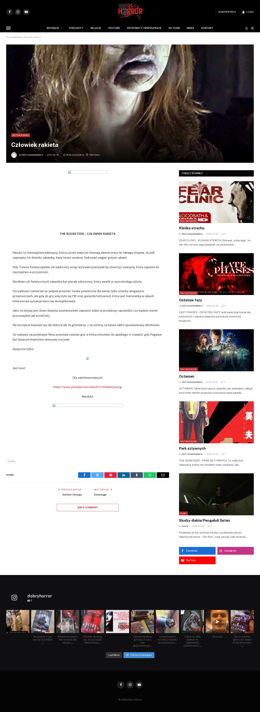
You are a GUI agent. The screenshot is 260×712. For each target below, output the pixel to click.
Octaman (186, 376)
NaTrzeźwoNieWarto (32, 155)
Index (190, 28)
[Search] (252, 28)
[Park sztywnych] (216, 422)
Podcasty (76, 28)
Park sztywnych (192, 448)
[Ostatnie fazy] (216, 274)
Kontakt (207, 28)
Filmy (183, 513)
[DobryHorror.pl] (130, 12)
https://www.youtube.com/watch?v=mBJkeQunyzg (87, 387)
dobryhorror (17, 613)
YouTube (114, 28)
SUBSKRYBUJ (227, 12)
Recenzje (53, 28)
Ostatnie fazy (190, 300)
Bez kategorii (21, 135)
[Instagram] (27, 631)
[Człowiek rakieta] (130, 103)
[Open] (17, 621)
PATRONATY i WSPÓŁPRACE (144, 28)
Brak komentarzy (75, 155)
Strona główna (13, 37)
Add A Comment (87, 507)
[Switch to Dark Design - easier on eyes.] (247, 28)
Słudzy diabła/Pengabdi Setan (204, 520)
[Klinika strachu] (216, 202)
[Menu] (8, 28)
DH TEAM (174, 28)
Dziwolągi (100, 494)
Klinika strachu (191, 228)
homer (185, 526)
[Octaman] (216, 350)
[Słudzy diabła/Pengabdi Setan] (216, 494)
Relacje (95, 28)
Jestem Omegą (72, 494)
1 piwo (11, 461)
